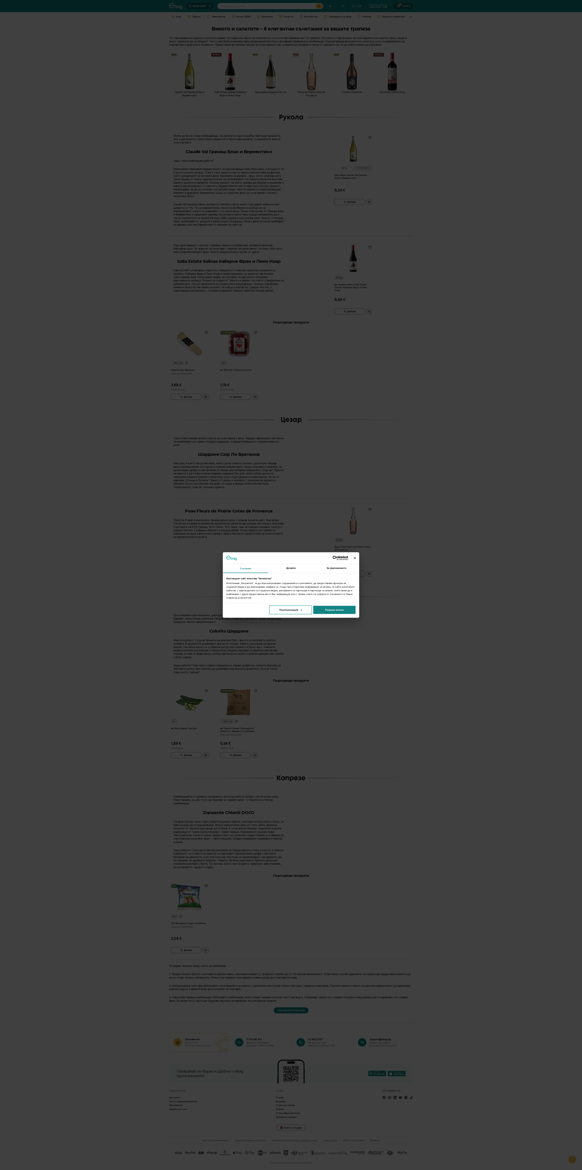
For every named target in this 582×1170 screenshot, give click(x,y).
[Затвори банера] (355, 558)
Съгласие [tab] (245, 568)
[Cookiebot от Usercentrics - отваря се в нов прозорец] (335, 558)
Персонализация (288, 609)
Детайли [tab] (291, 568)
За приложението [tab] (336, 568)
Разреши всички (334, 609)
